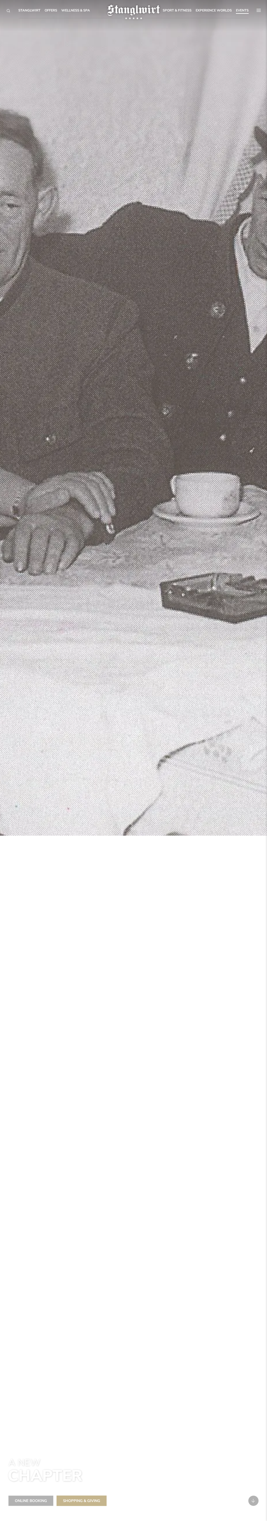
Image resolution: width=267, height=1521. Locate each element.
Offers (51, 10)
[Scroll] (253, 1501)
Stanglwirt (29, 10)
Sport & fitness (177, 10)
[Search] (8, 11)
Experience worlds (214, 10)
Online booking (31, 1500)
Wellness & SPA (75, 10)
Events (242, 10)
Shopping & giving (81, 1500)
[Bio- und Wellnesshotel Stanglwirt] (133, 10)
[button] (259, 10)
